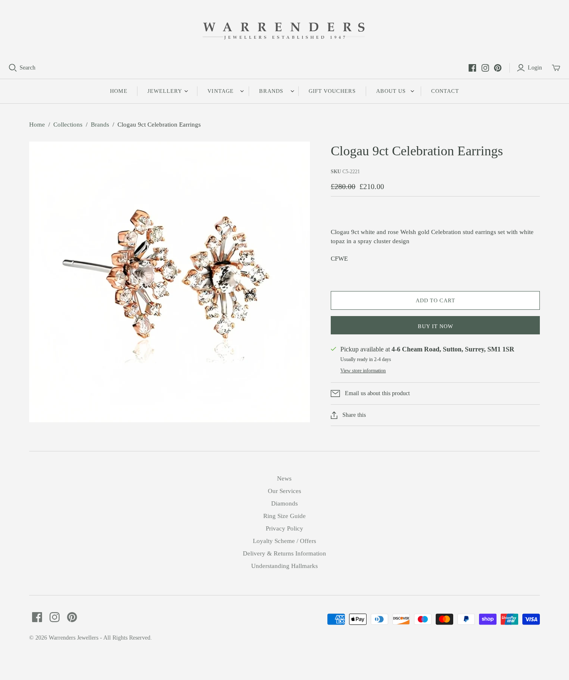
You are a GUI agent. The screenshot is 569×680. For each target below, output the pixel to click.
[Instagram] (485, 68)
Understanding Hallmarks (284, 566)
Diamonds (284, 503)
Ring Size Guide (284, 516)
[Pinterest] (498, 68)
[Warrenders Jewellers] (284, 32)
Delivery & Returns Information (284, 553)
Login (535, 68)
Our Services (284, 491)
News (284, 478)
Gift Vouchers (332, 91)
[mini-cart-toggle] (556, 67)
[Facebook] (472, 68)
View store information (363, 371)
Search (27, 68)
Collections (67, 124)
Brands (100, 124)
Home (118, 91)
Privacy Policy (284, 528)
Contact (445, 91)
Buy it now (435, 326)
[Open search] (13, 68)
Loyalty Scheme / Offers (284, 541)
